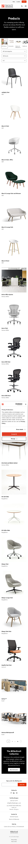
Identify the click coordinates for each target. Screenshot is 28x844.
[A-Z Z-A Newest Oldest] (14, 60)
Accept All (14, 434)
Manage (13, 438)
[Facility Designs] (7, 6)
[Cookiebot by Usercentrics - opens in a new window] (16, 404)
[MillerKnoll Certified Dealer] (14, 832)
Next (21, 741)
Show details (19, 429)
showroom (21, 826)
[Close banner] (25, 404)
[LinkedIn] (13, 793)
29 (17, 741)
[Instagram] (16, 793)
